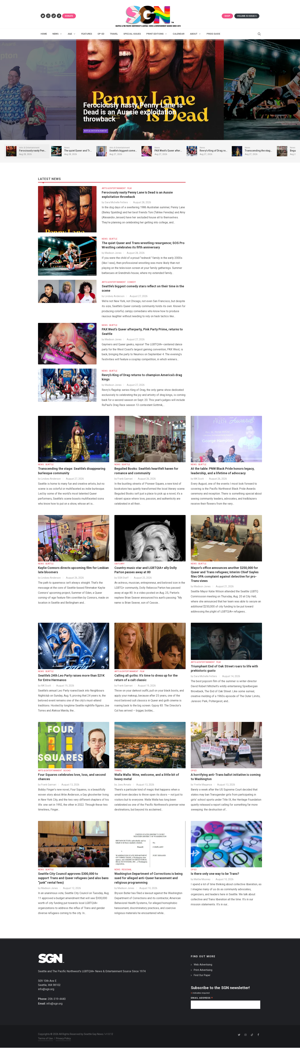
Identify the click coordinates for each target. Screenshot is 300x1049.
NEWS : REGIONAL (123, 869)
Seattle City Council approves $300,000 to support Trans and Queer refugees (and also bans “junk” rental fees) (73, 878)
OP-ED (194, 770)
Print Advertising (203, 970)
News (87, 131)
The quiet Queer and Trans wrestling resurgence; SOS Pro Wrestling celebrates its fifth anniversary (130, 109)
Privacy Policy (63, 1038)
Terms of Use (45, 1038)
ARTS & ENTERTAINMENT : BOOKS (54, 770)
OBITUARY (119, 563)
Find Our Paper (202, 975)
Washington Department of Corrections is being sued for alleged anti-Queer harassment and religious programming (148, 878)
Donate (69, 16)
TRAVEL (118, 770)
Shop (227, 16)
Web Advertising (203, 964)
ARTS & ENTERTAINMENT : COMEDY (119, 282)
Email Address (202, 998)
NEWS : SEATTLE (109, 239)
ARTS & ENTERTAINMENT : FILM (117, 188)
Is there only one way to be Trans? (215, 873)
